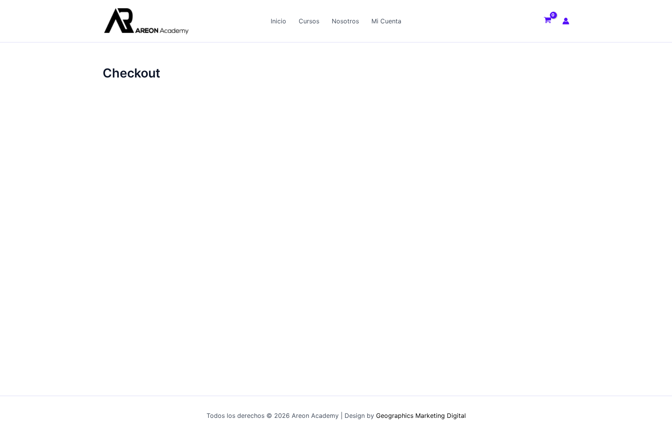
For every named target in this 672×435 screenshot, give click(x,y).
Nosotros (345, 21)
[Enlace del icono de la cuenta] (565, 21)
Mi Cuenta (386, 21)
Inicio (278, 21)
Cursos (309, 21)
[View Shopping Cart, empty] (547, 21)
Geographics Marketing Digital (421, 415)
